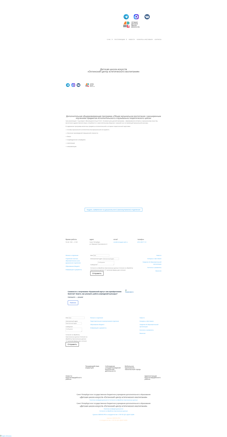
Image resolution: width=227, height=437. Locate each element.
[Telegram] (126, 19)
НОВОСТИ (132, 39)
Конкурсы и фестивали (154, 258)
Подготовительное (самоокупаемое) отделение (104, 321)
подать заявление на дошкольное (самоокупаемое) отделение (113, 209)
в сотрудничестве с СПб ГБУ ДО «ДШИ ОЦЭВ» (114, 420)
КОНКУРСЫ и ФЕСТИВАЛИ (145, 39)
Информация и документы (74, 269)
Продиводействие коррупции (92, 367)
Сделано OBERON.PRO (113, 418)
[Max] (136, 19)
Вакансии (158, 271)
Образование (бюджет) (73, 266)
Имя (91, 255)
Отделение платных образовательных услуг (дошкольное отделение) (73, 261)
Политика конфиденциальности (99, 400)
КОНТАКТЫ (158, 39)
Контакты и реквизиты (154, 267)
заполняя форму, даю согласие (116, 270)
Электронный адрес (96, 259)
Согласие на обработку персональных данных (104, 268)
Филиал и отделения (72, 255)
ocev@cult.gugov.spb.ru (121, 242)
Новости (158, 255)
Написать (73, 302)
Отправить (97, 273)
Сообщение (93, 264)
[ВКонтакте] (147, 19)
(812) (141, 242)
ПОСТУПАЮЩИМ (119, 39)
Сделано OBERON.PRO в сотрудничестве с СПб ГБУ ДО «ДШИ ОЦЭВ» (113, 414)
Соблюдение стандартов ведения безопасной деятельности (113, 368)
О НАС (109, 39)
